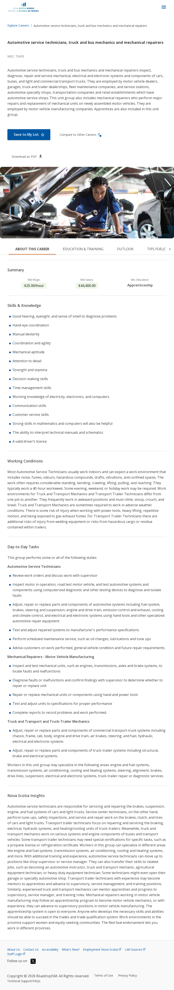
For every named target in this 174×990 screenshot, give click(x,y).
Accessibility (50, 949)
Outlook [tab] (125, 249)
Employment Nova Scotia (100, 949)
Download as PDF (24, 157)
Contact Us (31, 949)
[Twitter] (33, 961)
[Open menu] (163, 7)
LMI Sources (133, 949)
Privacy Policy (127, 975)
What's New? (71, 949)
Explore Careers (18, 25)
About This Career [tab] (32, 249)
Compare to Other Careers (78, 135)
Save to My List (26, 134)
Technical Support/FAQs (23, 981)
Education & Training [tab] (83, 249)
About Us (13, 949)
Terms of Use (103, 975)
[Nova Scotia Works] (24, 7)
